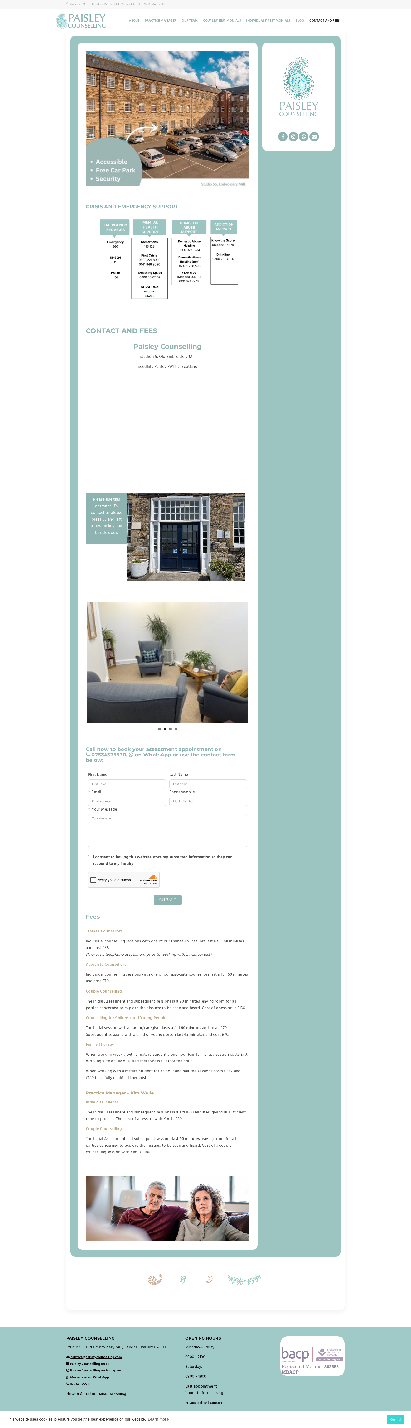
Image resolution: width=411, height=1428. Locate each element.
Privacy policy (196, 1403)
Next (255, 662)
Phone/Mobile (182, 792)
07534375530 (108, 755)
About (134, 21)
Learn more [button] (158, 1419)
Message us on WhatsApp (89, 1377)
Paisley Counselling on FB (89, 1364)
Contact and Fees (324, 21)
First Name (97, 775)
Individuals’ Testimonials (268, 21)
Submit (167, 900)
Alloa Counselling (112, 1394)
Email (96, 792)
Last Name (178, 775)
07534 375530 (79, 1384)
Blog (299, 21)
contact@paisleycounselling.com (96, 1357)
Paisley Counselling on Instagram (95, 1370)
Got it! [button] (395, 1419)
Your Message (104, 809)
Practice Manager (160, 21)
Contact (216, 1403)
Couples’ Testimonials (222, 21)
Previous (79, 662)
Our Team (190, 21)
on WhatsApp (152, 755)
